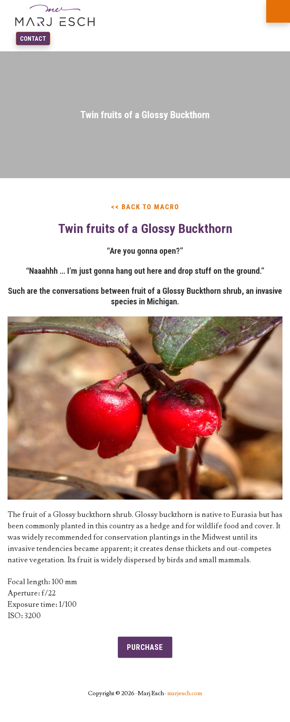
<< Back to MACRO (145, 207)
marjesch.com (184, 693)
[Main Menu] (278, 11)
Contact (33, 38)
